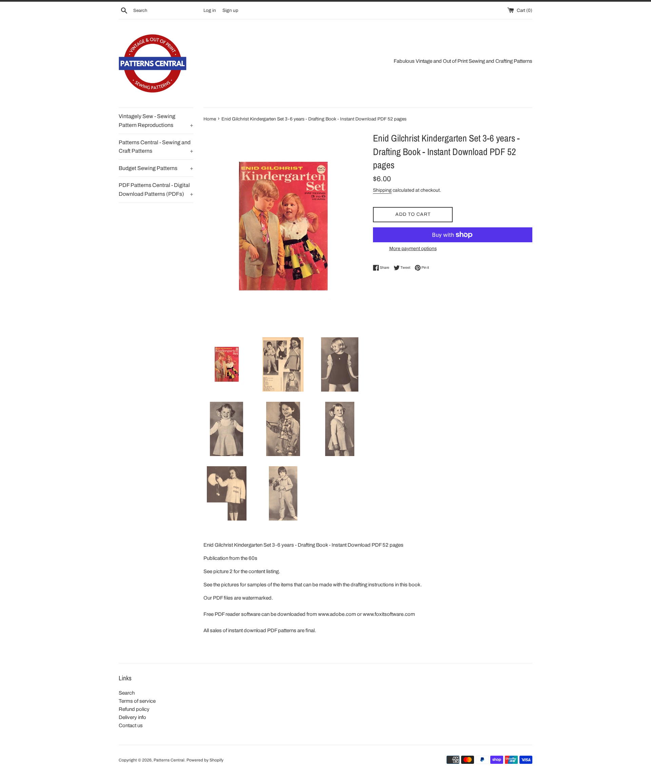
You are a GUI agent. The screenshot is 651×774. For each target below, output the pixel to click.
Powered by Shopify (204, 760)
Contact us (131, 725)
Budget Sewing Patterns (156, 168)
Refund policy (134, 709)
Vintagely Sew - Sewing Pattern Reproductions (156, 120)
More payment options (413, 248)
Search (127, 693)
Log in (209, 10)
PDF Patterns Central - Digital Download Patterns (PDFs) (156, 189)
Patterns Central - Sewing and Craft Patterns (156, 146)
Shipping (382, 190)
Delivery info (132, 717)
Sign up (230, 10)
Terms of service (137, 701)
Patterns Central (169, 760)
